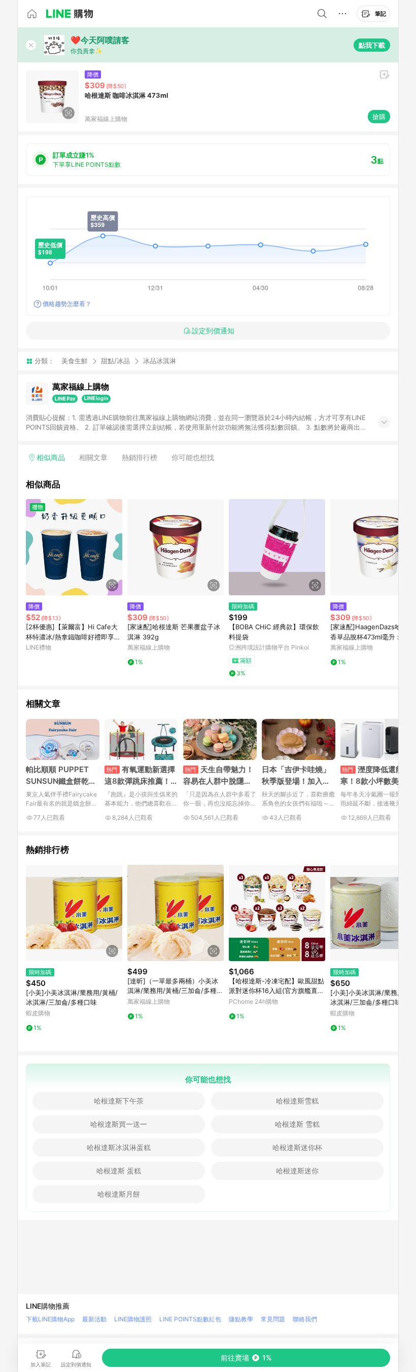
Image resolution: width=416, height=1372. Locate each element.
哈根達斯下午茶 (119, 1100)
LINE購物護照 (133, 1319)
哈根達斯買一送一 (118, 1124)
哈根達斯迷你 (297, 1170)
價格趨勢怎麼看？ (67, 304)
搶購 (379, 116)
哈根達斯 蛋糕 (118, 1170)
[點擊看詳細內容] (74, 547)
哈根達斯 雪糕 (297, 1124)
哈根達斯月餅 (118, 1194)
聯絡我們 (305, 1319)
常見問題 (273, 1319)
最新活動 (94, 1319)
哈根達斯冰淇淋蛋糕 (119, 1147)
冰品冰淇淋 (159, 361)
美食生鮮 (74, 361)
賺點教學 (241, 1319)
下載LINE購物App (50, 1319)
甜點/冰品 (115, 361)
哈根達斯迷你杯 (297, 1147)
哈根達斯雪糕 (297, 1100)
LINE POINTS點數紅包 (190, 1319)
